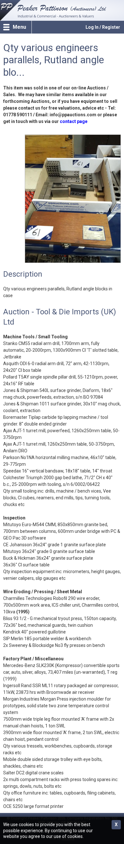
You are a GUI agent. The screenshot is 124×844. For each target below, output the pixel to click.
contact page (73, 121)
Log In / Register (103, 27)
